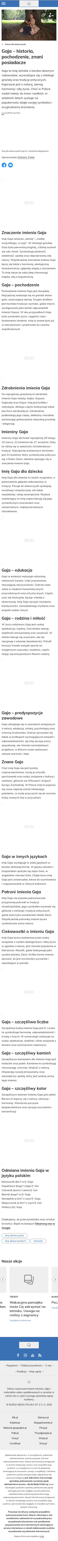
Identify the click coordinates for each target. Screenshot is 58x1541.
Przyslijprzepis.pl (43, 1433)
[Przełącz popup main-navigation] (3, 3)
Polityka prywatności (31, 1365)
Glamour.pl (43, 1417)
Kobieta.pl (15, 1422)
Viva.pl (15, 1438)
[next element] (55, 1300)
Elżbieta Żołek (26, 157)
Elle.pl (15, 1417)
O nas (48, 1365)
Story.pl (43, 1443)
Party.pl (43, 1427)
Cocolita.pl (15, 1443)
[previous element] (2, 1300)
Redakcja (21, 1371)
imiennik (38, 1241)
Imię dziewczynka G (15, 1241)
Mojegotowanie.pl (43, 1422)
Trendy (14, 1296)
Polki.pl (15, 1433)
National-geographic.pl (15, 1427)
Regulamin (12, 1365)
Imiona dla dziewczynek (15, 44)
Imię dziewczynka (14, 1235)
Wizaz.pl (43, 1438)
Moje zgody (35, 1371)
